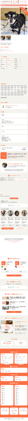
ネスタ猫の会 (6, 266)
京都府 (5, 91)
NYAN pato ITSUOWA (20, 266)
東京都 (15, 87)
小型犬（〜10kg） (8, 64)
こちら (11, 157)
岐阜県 (15, 89)
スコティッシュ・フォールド (19, 358)
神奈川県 (19, 87)
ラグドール (17, 362)
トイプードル (10, 356)
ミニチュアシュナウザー (5, 362)
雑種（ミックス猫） (18, 356)
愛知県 (22, 89)
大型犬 (9, 371)
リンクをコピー (18, 205)
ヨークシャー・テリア (10, 60)
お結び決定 (7, 58)
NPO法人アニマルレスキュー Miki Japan (8, 50)
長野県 (12, 89)
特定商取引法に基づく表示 (11, 418)
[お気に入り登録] (26, 33)
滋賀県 (2, 91)
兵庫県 (12, 91)
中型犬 (6, 371)
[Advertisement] (14, 76)
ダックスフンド (10, 358)
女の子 (6, 379)
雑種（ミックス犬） (4, 356)
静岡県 (18, 89)
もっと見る (7, 363)
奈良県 (15, 91)
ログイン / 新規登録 (25, 1)
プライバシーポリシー (18, 418)
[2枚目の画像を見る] (8, 37)
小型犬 (3, 371)
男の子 (7, 66)
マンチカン (24, 356)
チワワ (3, 358)
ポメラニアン (3, 360)
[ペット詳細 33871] (5, 269)
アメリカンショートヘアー (19, 360)
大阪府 (9, 91)
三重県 (25, 89)
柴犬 (5, 358)
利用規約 (22, 418)
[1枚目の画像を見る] (3, 37)
